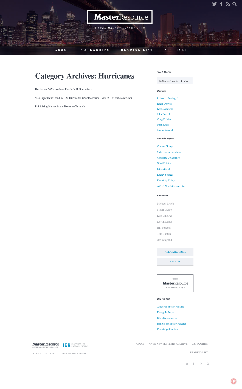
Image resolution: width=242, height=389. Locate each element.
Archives (176, 50)
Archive (175, 261)
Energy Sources (165, 174)
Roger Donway (164, 103)
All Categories (175, 251)
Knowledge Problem (167, 329)
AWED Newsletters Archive (171, 186)
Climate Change (165, 146)
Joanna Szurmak (165, 130)
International (163, 169)
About (62, 50)
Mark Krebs (163, 124)
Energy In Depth (165, 312)
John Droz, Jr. (164, 114)
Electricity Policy (166, 180)
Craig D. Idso (164, 119)
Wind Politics (164, 163)
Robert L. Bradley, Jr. (168, 98)
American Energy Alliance (170, 306)
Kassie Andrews (165, 108)
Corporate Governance (168, 157)
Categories (95, 50)
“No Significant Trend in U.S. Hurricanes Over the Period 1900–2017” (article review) (83, 98)
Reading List (137, 50)
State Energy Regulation (169, 152)
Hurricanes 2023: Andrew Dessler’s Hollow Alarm (63, 89)
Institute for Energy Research (171, 323)
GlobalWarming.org (167, 318)
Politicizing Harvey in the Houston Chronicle (60, 106)
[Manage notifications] (234, 381)
